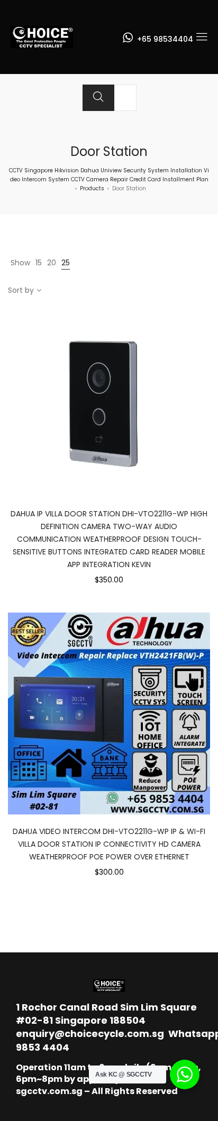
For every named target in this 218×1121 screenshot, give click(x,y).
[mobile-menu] (201, 37)
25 (65, 262)
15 (38, 262)
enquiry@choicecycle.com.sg (90, 1033)
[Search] (98, 98)
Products (92, 188)
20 (51, 262)
